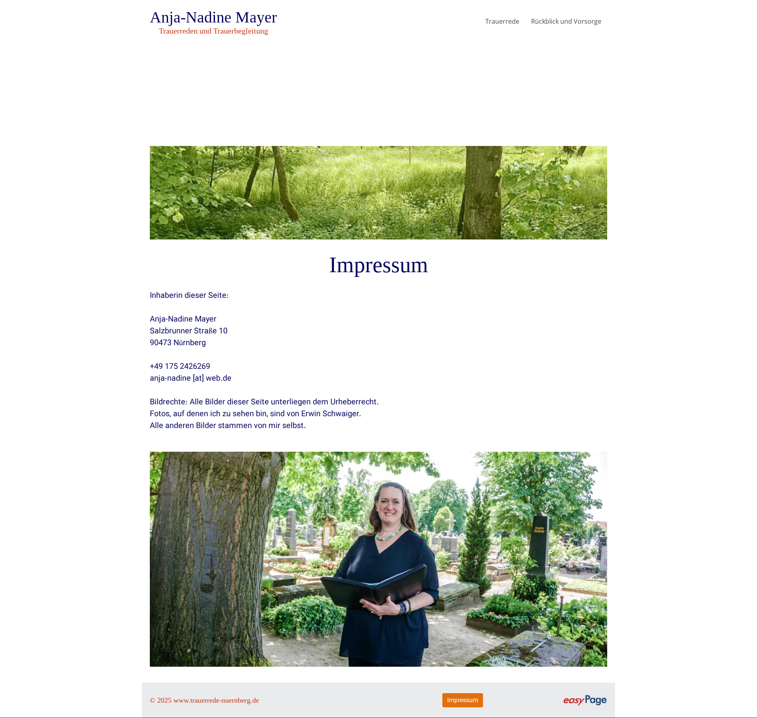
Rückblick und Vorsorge (566, 21)
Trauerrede (502, 21)
